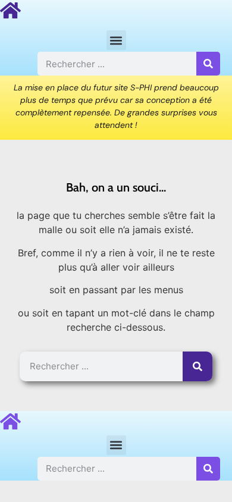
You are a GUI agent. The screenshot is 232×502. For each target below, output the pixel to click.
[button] (116, 40)
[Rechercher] (208, 64)
